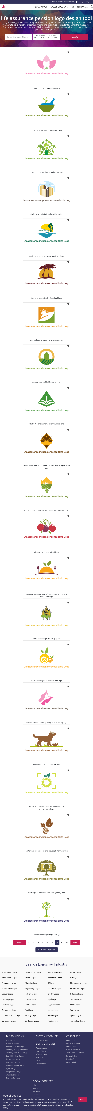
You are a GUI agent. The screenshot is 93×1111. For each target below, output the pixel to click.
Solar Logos (75, 1004)
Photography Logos (78, 983)
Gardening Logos (32, 1021)
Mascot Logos (53, 1010)
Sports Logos (75, 1015)
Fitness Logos (30, 1004)
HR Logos (51, 983)
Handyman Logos (54, 972)
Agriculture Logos (9, 977)
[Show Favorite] (76, 2)
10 (67, 942)
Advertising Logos (9, 972)
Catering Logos (8, 999)
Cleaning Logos (8, 1004)
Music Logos (75, 972)
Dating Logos (30, 977)
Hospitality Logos (54, 977)
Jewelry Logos (53, 994)
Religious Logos (76, 994)
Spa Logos (74, 1010)
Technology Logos (77, 1021)
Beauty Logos (7, 994)
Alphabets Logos (9, 983)
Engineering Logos (32, 988)
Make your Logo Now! (46, 949)
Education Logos (31, 983)
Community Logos (9, 1010)
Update (75, 37)
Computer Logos (9, 1021)
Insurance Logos (54, 988)
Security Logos (76, 999)
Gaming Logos (31, 1015)
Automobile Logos (9, 988)
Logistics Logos (53, 1004)
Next (75, 942)
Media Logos (52, 1015)
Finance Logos (30, 999)
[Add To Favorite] (68, 51)
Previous (19, 942)
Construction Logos (33, 972)
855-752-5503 (69, 2)
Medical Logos (53, 1021)
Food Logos (29, 1010)
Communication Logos (11, 1015)
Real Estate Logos (77, 988)
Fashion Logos (31, 994)
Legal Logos (52, 999)
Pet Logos (74, 977)
